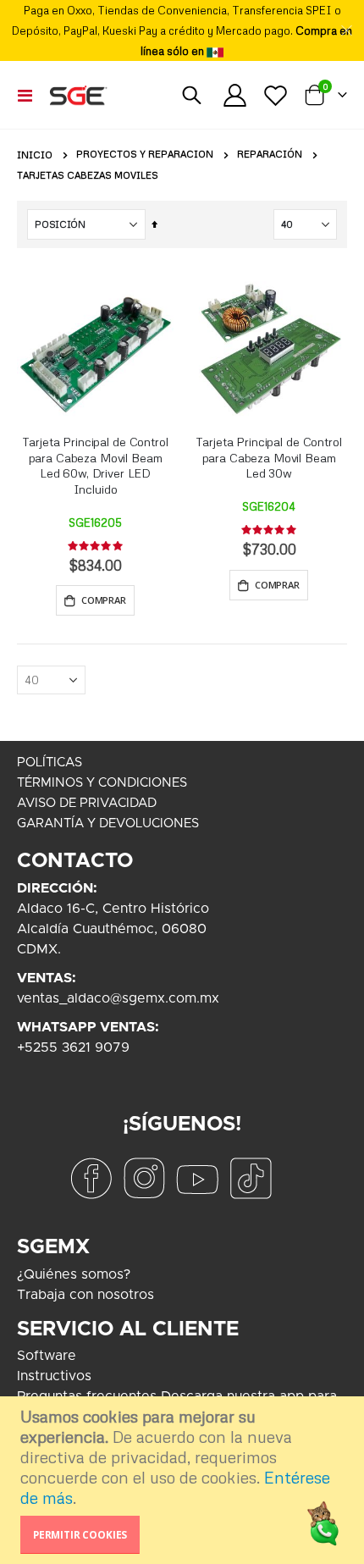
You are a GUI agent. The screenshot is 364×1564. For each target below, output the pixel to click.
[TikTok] (250, 1178)
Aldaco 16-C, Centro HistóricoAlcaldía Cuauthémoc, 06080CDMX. (113, 929)
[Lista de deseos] (275, 95)
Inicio (34, 155)
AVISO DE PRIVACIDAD (87, 803)
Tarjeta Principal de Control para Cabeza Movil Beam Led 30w (268, 457)
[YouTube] (197, 1178)
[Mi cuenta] (235, 95)
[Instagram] (144, 1178)
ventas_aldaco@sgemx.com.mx (118, 998)
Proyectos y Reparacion (144, 154)
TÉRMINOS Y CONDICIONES (102, 782)
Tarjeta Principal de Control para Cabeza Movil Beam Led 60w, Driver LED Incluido (95, 465)
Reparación (269, 154)
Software (46, 1355)
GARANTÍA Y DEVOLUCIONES (108, 823)
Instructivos (54, 1376)
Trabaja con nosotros (85, 1294)
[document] (184, 1480)
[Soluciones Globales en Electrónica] (78, 94)
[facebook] (90, 1178)
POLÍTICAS (49, 762)
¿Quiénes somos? (73, 1274)
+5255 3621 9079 (73, 1047)
